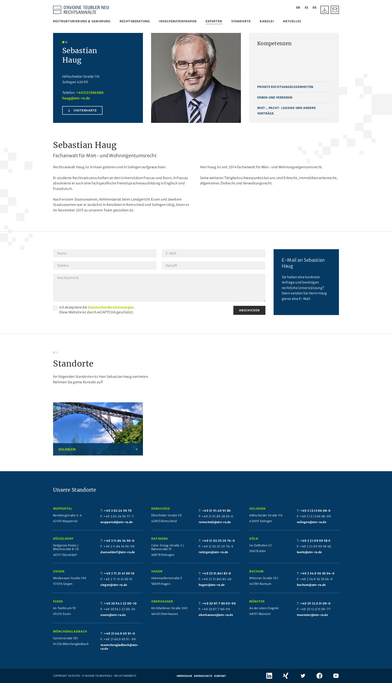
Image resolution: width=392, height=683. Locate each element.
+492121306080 (90, 93)
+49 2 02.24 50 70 (118, 511)
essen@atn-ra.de (113, 615)
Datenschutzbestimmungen (111, 307)
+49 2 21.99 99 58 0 (315, 541)
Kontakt (220, 675)
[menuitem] (82, 21)
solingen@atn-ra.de (311, 522)
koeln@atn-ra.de (309, 552)
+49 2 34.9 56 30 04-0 (317, 573)
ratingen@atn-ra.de (213, 552)
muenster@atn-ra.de (312, 615)
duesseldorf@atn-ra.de (117, 552)
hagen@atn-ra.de (212, 585)
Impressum (184, 675)
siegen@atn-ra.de (113, 585)
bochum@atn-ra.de (311, 585)
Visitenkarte (85, 110)
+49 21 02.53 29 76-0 (218, 541)
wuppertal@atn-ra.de (116, 522)
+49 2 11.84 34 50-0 (119, 541)
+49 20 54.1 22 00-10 (120, 603)
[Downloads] (325, 10)
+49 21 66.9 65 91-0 (119, 633)
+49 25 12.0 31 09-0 (315, 603)
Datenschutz (203, 675)
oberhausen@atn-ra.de (216, 615)
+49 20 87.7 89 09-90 (219, 603)
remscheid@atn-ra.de (215, 522)
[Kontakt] (335, 10)
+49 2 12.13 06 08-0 (315, 511)
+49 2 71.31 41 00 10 (119, 573)
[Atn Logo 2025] (81, 10)
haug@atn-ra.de (76, 98)
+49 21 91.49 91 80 (216, 511)
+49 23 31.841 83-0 (216, 573)
